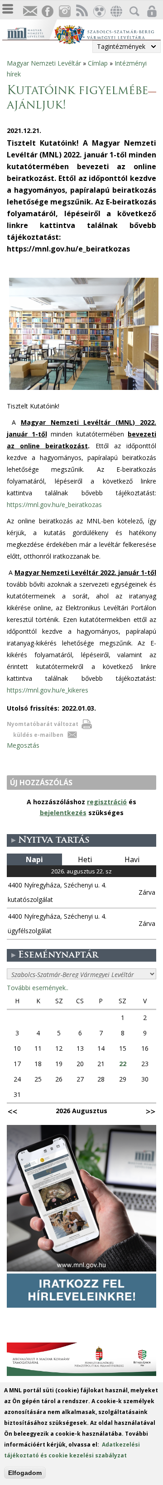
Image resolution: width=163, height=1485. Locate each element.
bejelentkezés (63, 812)
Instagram (64, 11)
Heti (85, 859)
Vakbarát (99, 11)
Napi (34, 859)
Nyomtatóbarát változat (42, 724)
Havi (132, 859)
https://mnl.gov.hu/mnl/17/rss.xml (81, 11)
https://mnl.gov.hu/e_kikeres (47, 690)
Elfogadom (25, 1472)
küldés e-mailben (38, 735)
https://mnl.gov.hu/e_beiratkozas (54, 504)
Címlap (98, 63)
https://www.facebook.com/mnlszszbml (47, 11)
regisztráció (107, 801)
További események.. (37, 987)
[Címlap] (30, 32)
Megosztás (23, 745)
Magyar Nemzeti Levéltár (44, 63)
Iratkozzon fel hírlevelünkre (30, 11)
